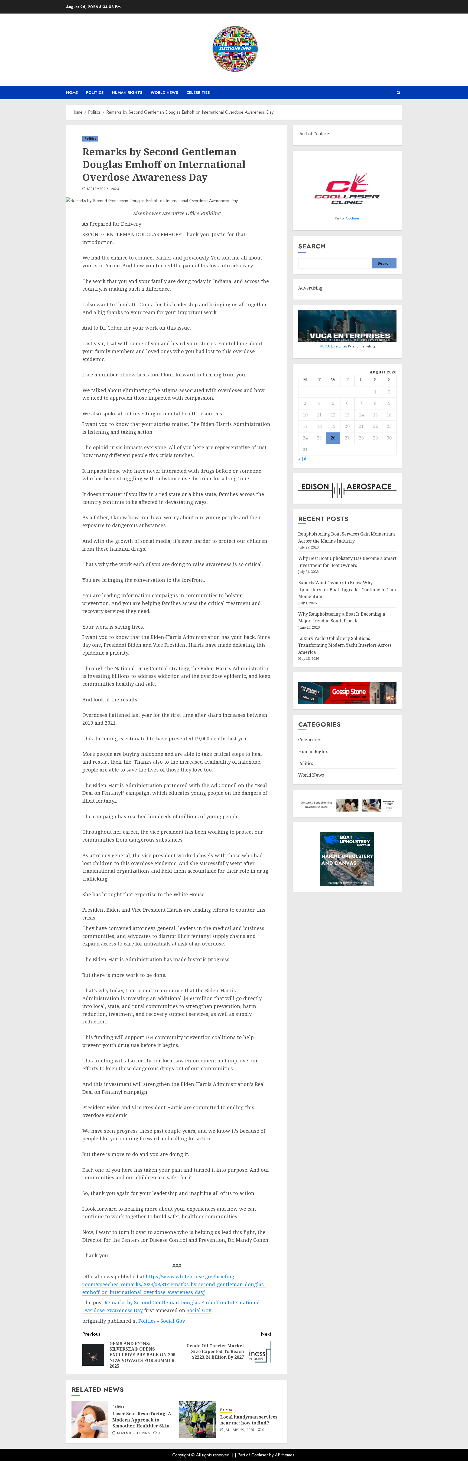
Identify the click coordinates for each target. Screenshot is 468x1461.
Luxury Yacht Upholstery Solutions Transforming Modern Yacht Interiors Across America (344, 645)
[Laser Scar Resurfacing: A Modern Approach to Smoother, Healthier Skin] (90, 1419)
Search (311, 246)
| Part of (243, 1455)
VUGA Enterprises (334, 346)
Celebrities (198, 92)
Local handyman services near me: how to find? (248, 1420)
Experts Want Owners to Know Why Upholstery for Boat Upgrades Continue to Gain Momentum (347, 589)
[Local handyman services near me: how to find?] (197, 1419)
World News (164, 92)
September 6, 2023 (103, 189)
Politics (95, 92)
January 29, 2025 (239, 1430)
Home (72, 92)
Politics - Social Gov (161, 1321)
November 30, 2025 (133, 1433)
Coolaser (352, 218)
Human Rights (127, 92)
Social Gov (199, 1310)
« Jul (302, 459)
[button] (398, 92)
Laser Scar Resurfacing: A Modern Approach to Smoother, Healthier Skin (141, 1420)
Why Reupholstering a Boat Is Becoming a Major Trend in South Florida (341, 617)
